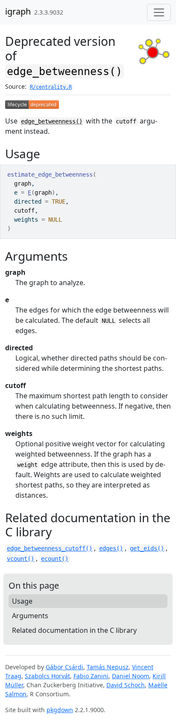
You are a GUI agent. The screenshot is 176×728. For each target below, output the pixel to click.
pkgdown (60, 710)
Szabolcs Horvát (47, 676)
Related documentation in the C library (74, 630)
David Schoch (125, 685)
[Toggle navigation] (159, 12)
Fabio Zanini (91, 676)
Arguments (30, 615)
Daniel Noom (130, 676)
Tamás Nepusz (108, 667)
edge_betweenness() (51, 121)
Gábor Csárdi (64, 667)
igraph (18, 11)
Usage (22, 601)
